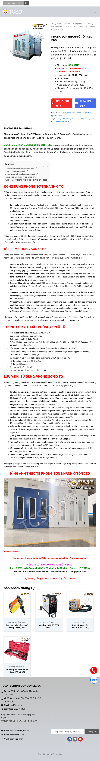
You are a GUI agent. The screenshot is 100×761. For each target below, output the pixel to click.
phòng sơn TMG (62, 121)
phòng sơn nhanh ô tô (75, 118)
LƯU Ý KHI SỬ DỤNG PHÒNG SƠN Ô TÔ (22, 177)
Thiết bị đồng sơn (78, 23)
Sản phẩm (65, 23)
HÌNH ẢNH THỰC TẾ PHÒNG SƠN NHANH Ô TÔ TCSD (27, 180)
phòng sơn (60, 118)
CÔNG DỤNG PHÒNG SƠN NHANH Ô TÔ (22, 168)
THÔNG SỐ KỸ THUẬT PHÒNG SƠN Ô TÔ (22, 174)
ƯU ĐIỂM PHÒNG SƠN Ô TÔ (17, 171)
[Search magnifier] (26, 3)
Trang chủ (55, 23)
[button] (44, 26)
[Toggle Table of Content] (44, 165)
